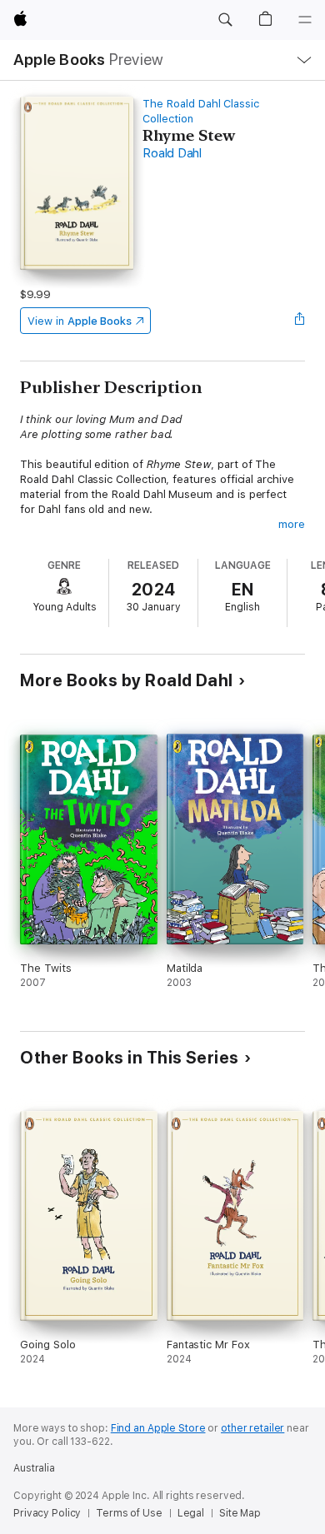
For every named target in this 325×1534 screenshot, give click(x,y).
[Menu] (305, 20)
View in (80, 321)
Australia (34, 1468)
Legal (191, 1513)
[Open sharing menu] (300, 320)
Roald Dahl (172, 153)
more (291, 524)
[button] (225, 20)
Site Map (240, 1513)
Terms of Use (129, 1513)
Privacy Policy (47, 1513)
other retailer (252, 1428)
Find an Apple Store (158, 1428)
